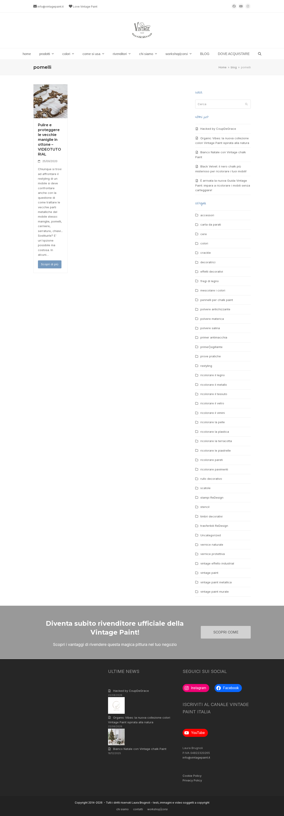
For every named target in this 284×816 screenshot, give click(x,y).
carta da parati (210, 224)
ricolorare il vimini (212, 413)
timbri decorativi (211, 516)
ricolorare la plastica (214, 431)
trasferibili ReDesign (214, 525)
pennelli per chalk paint (216, 300)
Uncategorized (210, 535)
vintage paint (209, 572)
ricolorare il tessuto (213, 394)
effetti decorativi (211, 271)
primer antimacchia (213, 337)
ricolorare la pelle (212, 422)
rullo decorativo (211, 478)
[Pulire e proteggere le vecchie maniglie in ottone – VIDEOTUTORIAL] (50, 101)
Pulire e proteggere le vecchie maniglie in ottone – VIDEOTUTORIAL (49, 139)
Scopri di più (49, 264)
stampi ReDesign (211, 497)
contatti (138, 809)
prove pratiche (210, 356)
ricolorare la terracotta (216, 441)
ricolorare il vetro (212, 403)
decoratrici (207, 262)
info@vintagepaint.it (50, 6)
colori (204, 243)
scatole (205, 488)
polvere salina (210, 328)
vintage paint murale (214, 591)
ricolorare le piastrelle (215, 450)
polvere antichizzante (215, 309)
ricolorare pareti (211, 460)
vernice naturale (211, 544)
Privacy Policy (192, 780)
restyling (206, 366)
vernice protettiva (212, 554)
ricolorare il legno (212, 375)
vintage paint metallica (216, 582)
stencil (204, 507)
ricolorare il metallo (213, 384)
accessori (207, 215)
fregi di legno (209, 281)
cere (203, 234)
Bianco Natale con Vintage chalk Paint (139, 749)
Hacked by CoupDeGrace (218, 128)
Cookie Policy (192, 775)
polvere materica (212, 319)
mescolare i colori (212, 290)
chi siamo (122, 809)
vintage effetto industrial (217, 563)
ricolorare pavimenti (214, 469)
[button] (259, 53)
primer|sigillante (211, 347)
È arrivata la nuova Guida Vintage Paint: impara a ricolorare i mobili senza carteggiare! (222, 185)
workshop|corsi (157, 809)
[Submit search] (246, 104)
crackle (205, 252)
